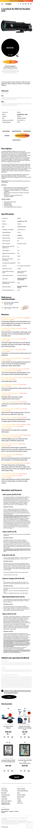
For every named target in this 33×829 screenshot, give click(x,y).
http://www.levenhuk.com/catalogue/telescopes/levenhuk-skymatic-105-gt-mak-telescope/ (16, 650)
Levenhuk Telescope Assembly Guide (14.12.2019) (14, 329)
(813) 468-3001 (5, 809)
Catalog (8, 7)
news (18, 792)
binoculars (4, 792)
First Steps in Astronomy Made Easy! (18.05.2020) (14, 385)
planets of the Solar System (22, 287)
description (6, 131)
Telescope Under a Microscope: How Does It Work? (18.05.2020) (16, 378)
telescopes (4, 788)
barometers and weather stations (5, 803)
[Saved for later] (23, 4)
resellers (19, 801)
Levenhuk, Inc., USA (22, 114)
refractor (19, 235)
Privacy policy (4, 827)
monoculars (4, 799)
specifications (16, 131)
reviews (6, 135)
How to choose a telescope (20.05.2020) (15, 463)
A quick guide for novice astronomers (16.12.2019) (14, 340)
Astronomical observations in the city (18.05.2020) (14, 410)
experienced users (22, 278)
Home (3, 7)
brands (19, 799)
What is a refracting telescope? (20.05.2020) (12, 455)
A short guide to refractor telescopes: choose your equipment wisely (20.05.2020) (14, 475)
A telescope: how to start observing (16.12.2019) (13, 350)
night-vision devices (6, 801)
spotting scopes (5, 795)
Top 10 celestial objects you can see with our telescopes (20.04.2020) (15, 370)
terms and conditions (22, 790)
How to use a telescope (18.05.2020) (14, 402)
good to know (20, 796)
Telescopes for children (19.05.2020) (14, 418)
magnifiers (4, 796)
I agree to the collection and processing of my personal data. (17, 692)
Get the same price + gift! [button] (10, 67)
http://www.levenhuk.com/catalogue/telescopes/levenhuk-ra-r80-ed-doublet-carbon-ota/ (16, 516)
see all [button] (16, 777)
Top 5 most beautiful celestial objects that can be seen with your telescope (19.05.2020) (15, 426)
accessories (16, 140)
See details (21, 1)
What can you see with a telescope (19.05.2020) (13, 445)
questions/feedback (22, 135)
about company (21, 788)
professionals (20, 279)
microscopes (4, 790)
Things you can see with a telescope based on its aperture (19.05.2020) (16, 436)
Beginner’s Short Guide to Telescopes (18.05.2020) (14, 394)
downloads (27, 131)
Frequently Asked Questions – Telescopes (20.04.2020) (15, 359)
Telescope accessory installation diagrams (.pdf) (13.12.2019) (15, 319)
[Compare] (25, 4)
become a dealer (21, 795)
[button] (20, 4)
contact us (20, 803)
